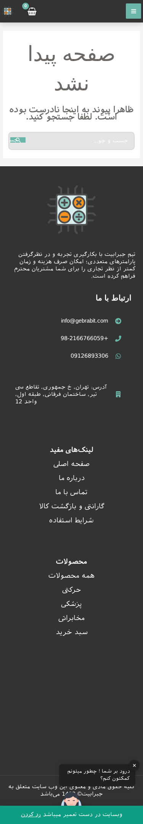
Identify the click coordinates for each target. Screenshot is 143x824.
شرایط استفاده (71, 520)
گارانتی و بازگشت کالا (71, 506)
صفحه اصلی (71, 464)
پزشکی (71, 604)
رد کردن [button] (31, 814)
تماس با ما (71, 492)
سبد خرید (72, 632)
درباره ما (72, 478)
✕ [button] (134, 765)
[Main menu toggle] (133, 11)
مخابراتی (71, 618)
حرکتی (71, 590)
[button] (71, 804)
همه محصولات (71, 576)
